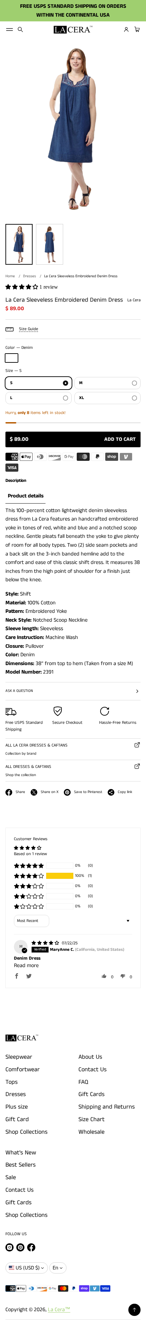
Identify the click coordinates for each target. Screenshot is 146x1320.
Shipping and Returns (106, 1106)
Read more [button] (26, 965)
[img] (46, 943)
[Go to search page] (20, 29)
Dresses (29, 276)
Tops (11, 1082)
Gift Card (17, 1119)
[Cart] (136, 29)
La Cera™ (59, 1310)
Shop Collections (26, 1132)
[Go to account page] (126, 29)
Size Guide (28, 329)
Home (10, 276)
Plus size (16, 1106)
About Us (90, 1057)
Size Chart (91, 1119)
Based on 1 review (30, 854)
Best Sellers (20, 1165)
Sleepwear (18, 1057)
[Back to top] (134, 1310)
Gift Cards (91, 1094)
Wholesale (91, 1132)
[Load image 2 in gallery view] (49, 244)
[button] (20, 29)
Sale (10, 1177)
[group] (25, 496)
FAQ (83, 1082)
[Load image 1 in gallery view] (19, 244)
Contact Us (92, 1069)
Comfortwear (22, 1069)
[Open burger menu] (9, 29)
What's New (20, 1152)
